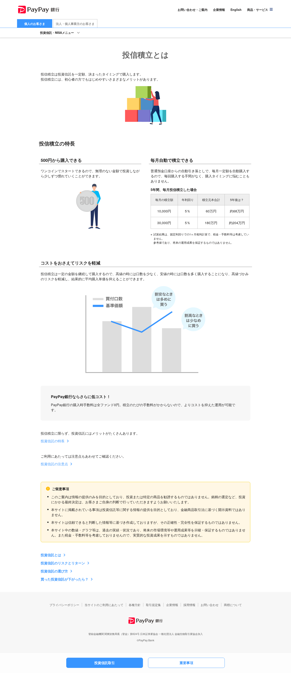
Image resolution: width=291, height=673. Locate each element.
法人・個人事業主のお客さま (75, 23)
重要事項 (186, 662)
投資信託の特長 (53, 440)
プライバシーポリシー (64, 605)
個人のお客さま (34, 23)
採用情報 (189, 605)
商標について (233, 605)
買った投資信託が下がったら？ (64, 579)
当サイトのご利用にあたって (104, 605)
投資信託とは (51, 554)
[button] (260, 10)
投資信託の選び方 (54, 571)
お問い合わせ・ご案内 (192, 9)
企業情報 (219, 9)
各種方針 (135, 605)
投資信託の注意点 (54, 463)
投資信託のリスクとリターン (63, 563)
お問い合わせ (210, 605)
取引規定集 (153, 605)
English (236, 9)
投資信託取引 (104, 662)
